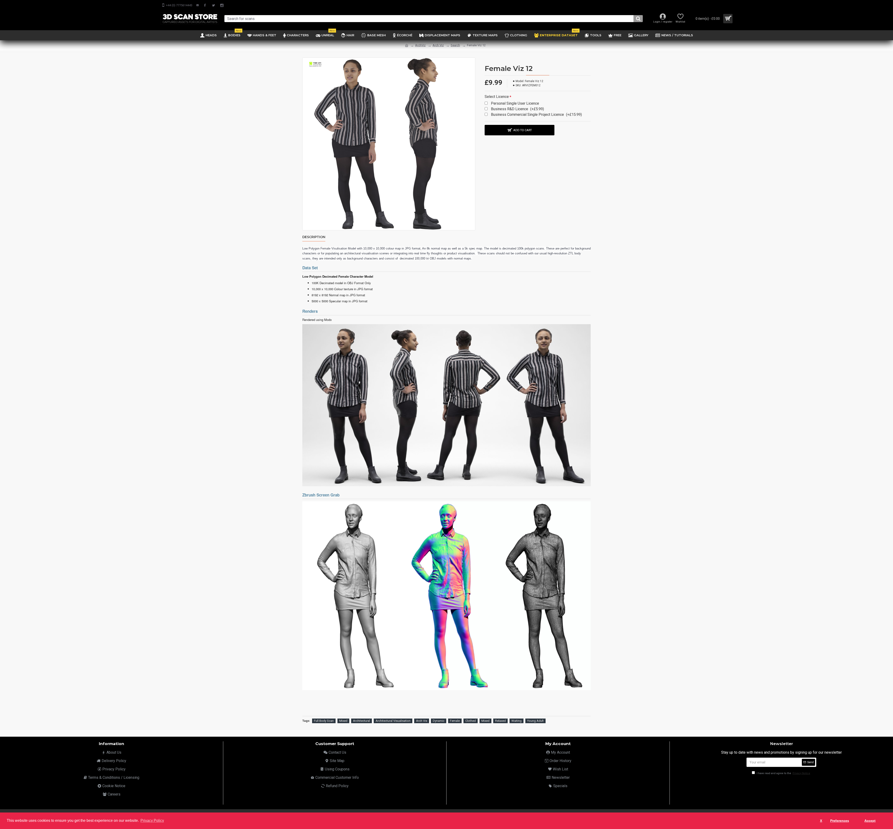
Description (313, 237)
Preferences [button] (839, 820)
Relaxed (500, 720)
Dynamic (438, 720)
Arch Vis (421, 720)
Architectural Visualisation (393, 720)
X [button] (821, 820)
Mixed (343, 720)
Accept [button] (870, 820)
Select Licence (497, 96)
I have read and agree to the (783, 773)
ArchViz (420, 45)
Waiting (516, 720)
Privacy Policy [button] (152, 820)
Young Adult (535, 720)
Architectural (361, 720)
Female (455, 720)
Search (455, 45)
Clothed (470, 720)
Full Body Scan (324, 720)
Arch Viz (438, 45)
